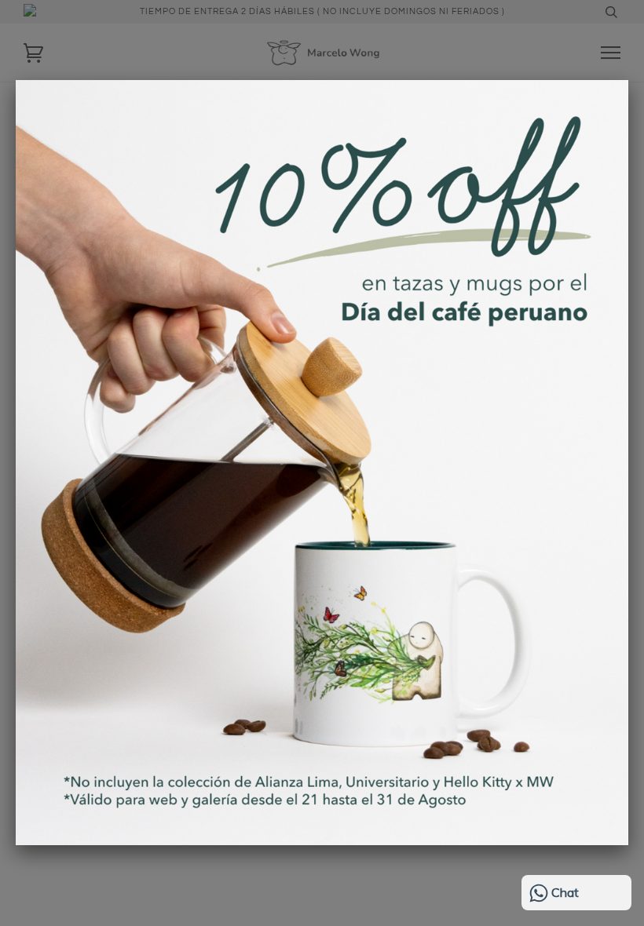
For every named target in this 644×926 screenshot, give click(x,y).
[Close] (628, 80)
